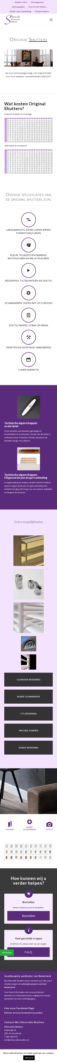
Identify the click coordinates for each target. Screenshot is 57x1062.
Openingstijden (18, 7)
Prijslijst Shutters (42, 11)
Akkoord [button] (29, 1057)
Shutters (38, 39)
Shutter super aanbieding (20, 11)
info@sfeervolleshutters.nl (16, 1040)
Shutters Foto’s (21, 2)
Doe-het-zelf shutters (37, 7)
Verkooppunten (37, 2)
